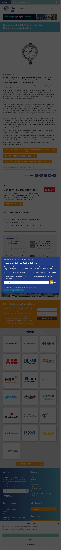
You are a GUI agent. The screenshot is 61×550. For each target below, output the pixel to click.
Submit (52, 282)
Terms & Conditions (31, 287)
